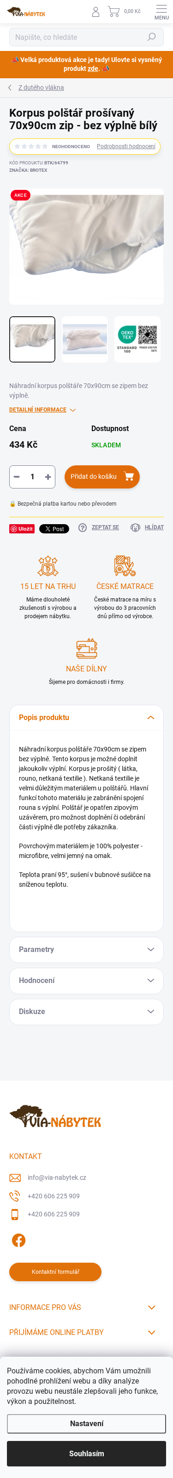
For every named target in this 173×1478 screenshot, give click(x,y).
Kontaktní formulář (55, 1272)
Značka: (28, 170)
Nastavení (86, 1423)
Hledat (151, 37)
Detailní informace (37, 410)
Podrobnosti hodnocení (126, 146)
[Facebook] (17, 1239)
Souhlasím (86, 1453)
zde (93, 68)
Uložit (25, 528)
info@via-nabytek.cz (57, 1177)
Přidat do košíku (94, 476)
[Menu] (161, 11)
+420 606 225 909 (54, 1196)
